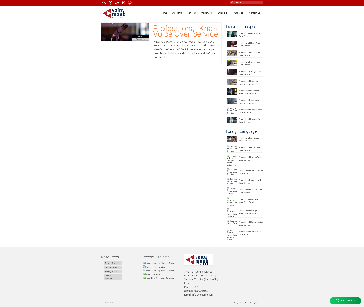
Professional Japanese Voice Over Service (249, 139)
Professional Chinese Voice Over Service (251, 172)
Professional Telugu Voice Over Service (250, 72)
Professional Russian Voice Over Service (251, 223)
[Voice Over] (158, 277)
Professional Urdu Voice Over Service (249, 34)
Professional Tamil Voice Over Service (249, 63)
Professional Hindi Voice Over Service (249, 44)
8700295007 (201, 290)
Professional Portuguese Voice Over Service (250, 212)
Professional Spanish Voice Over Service (251, 181)
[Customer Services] (158, 262)
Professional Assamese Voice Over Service (249, 101)
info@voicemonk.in (202, 294)
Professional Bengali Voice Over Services (250, 111)
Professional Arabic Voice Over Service (250, 233)
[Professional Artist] (155, 266)
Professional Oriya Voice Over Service (249, 53)
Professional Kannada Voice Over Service (248, 82)
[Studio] (152, 274)
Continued (159, 57)
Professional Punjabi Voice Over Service (250, 120)
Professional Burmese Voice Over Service (248, 200)
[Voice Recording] (158, 270)
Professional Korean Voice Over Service (250, 191)
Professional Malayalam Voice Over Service (249, 92)
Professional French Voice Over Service (250, 158)
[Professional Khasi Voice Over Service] (125, 32)
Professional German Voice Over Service (251, 148)
